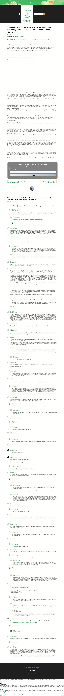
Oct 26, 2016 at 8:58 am (16, 410)
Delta (17, 36)
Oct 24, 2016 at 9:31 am (15, 347)
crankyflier (13, 209)
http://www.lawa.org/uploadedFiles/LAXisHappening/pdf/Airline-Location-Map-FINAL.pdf (23, 622)
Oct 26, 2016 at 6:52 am (15, 532)
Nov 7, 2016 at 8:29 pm (16, 357)
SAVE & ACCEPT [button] (2, 695)
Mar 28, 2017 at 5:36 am (16, 631)
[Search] (44, 14)
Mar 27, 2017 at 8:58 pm (15, 625)
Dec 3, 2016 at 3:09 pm (16, 575)
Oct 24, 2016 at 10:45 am (15, 371)
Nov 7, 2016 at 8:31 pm (15, 427)
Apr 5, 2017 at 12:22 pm (13, 636)
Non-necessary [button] (2, 692)
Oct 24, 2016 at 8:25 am (13, 330)
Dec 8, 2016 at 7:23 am (16, 603)
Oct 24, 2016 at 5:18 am (13, 228)
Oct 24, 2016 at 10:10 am (13, 362)
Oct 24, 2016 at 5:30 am (13, 262)
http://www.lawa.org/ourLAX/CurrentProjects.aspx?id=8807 (19, 587)
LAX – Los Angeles (21, 36)
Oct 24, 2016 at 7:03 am (13, 312)
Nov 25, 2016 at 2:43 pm (16, 560)
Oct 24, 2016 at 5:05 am (13, 202)
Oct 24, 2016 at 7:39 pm (13, 472)
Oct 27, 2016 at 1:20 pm (15, 544)
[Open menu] (19, 14)
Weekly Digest (14, 169)
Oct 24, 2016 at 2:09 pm (15, 210)
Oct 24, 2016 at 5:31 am (13, 268)
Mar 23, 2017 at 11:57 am (13, 618)
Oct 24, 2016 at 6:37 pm (16, 217)
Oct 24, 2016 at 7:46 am (13, 323)
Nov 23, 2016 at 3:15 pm (13, 549)
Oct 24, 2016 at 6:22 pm (13, 450)
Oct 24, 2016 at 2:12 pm (15, 246)
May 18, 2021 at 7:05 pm (13, 647)
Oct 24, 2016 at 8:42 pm (16, 485)
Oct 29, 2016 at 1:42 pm (15, 297)
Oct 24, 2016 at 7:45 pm (15, 466)
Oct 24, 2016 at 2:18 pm (15, 386)
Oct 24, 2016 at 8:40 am (13, 337)
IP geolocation (35, 675)
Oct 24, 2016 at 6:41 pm (13, 457)
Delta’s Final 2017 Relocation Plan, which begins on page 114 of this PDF (28, 47)
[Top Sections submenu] (27, 13)
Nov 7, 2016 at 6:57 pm (16, 494)
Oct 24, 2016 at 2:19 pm (15, 422)
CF (14, 222)
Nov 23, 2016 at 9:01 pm (15, 555)
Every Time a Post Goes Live (17, 168)
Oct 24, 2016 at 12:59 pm (13, 397)
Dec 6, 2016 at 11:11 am (15, 597)
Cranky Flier (32, 667)
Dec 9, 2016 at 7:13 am (17, 611)
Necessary (2, 688)
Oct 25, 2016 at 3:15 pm (15, 509)
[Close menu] (22, 6)
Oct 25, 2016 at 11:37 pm (13, 524)
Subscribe (51, 2)
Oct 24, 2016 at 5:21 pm (15, 439)
